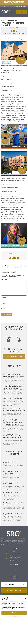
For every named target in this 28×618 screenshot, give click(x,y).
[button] (26, 598)
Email (3, 303)
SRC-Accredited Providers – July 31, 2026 (13, 493)
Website (3, 308)
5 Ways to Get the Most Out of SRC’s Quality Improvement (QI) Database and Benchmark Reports (13, 374)
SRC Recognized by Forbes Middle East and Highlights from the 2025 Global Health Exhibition (14, 386)
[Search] (14, 6)
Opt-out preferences (10, 616)
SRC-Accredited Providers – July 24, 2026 (13, 503)
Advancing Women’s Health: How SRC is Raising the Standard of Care (14, 409)
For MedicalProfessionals (19, 336)
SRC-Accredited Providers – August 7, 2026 (12, 482)
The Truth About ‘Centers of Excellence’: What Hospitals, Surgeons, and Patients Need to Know (13, 436)
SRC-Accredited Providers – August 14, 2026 (12, 472)
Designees (21, 33)
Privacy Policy (18, 616)
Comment (4, 279)
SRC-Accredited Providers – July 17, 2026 (13, 514)
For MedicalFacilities (8, 336)
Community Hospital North (16, 121)
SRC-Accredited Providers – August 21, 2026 (12, 461)
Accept (14, 613)
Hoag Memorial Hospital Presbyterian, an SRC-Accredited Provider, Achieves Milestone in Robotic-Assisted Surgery (13, 421)
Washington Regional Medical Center (11, 213)
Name (3, 297)
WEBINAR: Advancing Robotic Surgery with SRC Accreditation (13, 397)
